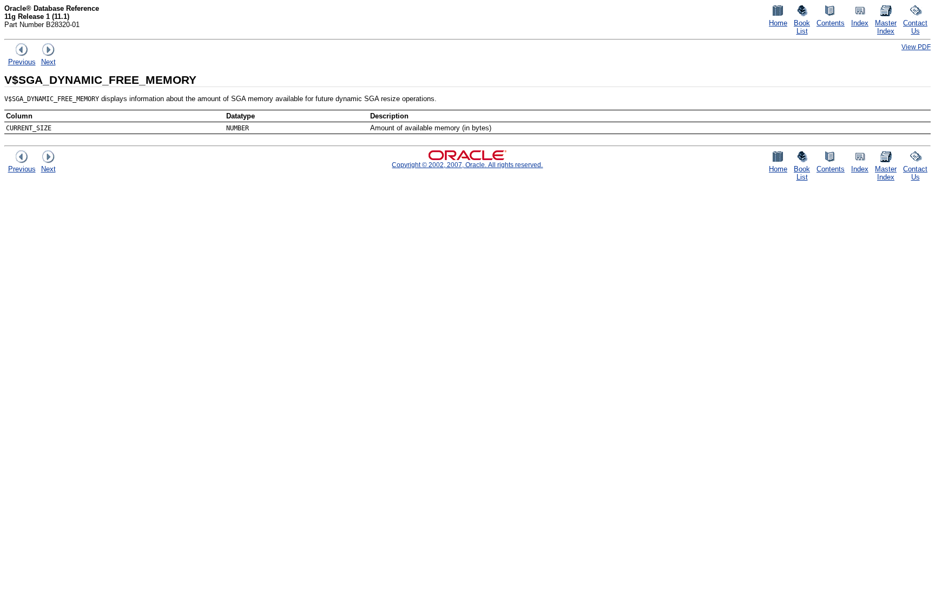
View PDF (916, 46)
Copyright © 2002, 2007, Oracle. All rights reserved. (467, 164)
